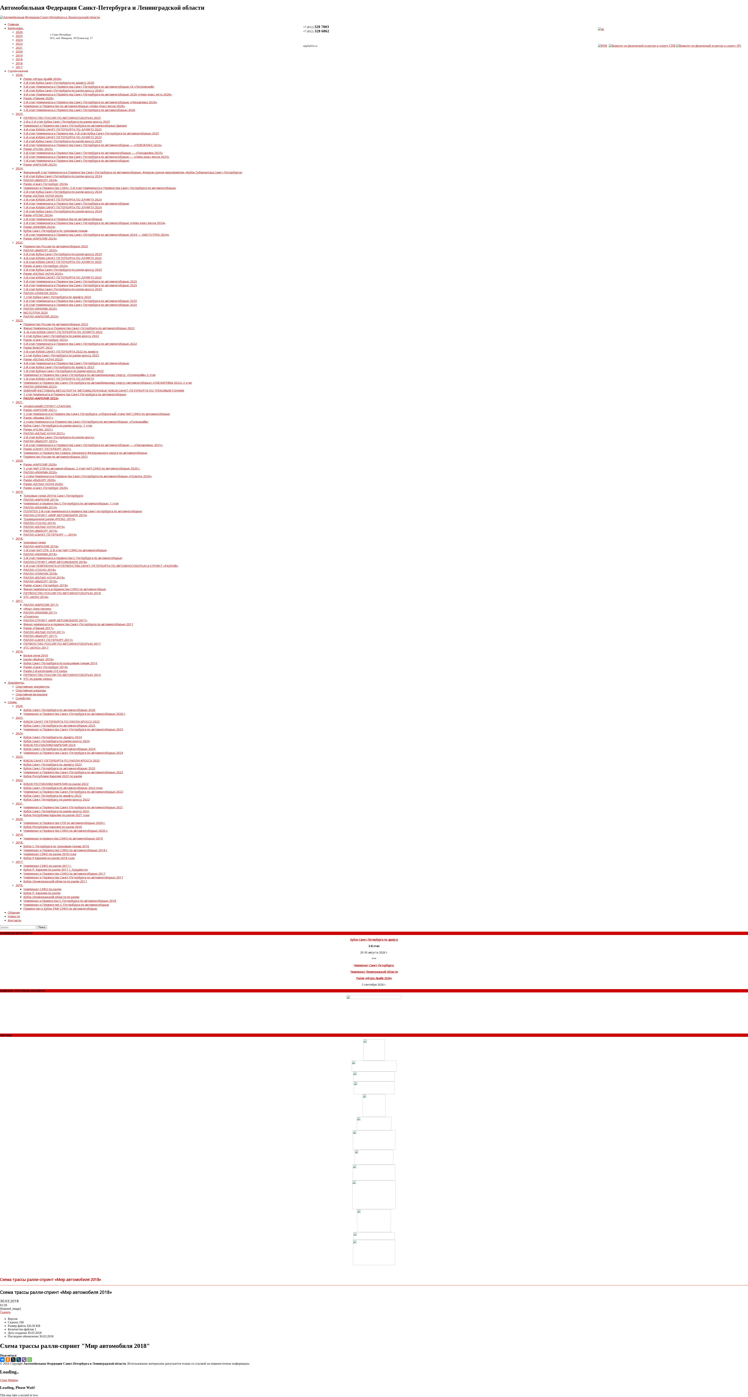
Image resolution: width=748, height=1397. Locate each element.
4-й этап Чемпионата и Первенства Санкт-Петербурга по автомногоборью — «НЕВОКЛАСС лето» (92, 145)
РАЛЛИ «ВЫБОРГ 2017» (40, 636)
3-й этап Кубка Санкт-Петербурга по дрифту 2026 (58, 83)
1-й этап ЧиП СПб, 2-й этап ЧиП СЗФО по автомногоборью (65, 550)
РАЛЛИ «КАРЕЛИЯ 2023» (41, 316)
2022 (19, 44)
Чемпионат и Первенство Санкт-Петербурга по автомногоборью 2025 (73, 729)
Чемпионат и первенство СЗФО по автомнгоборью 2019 (63, 838)
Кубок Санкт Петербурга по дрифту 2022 (52, 795)
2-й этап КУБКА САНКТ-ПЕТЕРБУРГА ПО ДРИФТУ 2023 (62, 277)
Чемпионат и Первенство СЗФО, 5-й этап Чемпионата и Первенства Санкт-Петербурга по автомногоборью (99, 188)
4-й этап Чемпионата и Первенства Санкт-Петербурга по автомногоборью (76, 203)
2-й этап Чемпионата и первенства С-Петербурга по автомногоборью (72, 558)
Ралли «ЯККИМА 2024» (39, 227)
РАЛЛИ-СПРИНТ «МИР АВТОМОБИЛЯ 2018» (55, 562)
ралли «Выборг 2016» (38, 659)
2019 (19, 55)
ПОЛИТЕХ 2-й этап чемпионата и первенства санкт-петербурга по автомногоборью (82, 511)
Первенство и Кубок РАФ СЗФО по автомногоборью (60, 908)
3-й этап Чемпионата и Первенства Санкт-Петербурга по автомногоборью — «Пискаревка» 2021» (93, 445)
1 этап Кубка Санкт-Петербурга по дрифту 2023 (57, 297)
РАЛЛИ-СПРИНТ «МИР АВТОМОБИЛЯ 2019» (55, 515)
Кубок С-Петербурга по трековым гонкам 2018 (56, 846)
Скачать (5, 1312)
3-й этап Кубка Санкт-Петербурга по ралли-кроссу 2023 (62, 254)
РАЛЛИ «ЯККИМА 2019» (40, 507)
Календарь (15, 28)
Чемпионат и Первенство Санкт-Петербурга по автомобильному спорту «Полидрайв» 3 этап (89, 375)
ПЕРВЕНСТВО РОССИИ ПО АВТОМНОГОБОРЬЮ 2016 (62, 675)
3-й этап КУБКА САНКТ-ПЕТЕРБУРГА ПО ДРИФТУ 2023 (62, 262)
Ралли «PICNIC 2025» (38, 149)
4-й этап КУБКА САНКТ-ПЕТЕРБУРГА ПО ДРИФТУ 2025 (62, 129)
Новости (14, 916)
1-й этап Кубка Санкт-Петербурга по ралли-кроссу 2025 (62, 141)
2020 (19, 51)
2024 (19, 40)
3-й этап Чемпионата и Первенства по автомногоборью (62, 219)
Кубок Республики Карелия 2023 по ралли (52, 776)
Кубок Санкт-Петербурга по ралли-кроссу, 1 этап (57, 425)
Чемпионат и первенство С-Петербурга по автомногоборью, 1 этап (71, 503)
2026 (19, 32)
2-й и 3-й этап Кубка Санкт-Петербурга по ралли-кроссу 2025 (66, 121)
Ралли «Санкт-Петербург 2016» (45, 667)
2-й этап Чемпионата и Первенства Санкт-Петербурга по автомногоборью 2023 (80, 305)
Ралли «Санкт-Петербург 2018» (45, 585)
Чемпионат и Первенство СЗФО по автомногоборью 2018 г (65, 850)
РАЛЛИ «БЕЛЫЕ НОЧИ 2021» (44, 433)
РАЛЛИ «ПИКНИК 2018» (40, 573)
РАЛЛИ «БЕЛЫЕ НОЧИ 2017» (44, 632)
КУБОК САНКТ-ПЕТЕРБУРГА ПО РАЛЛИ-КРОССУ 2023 (61, 760)
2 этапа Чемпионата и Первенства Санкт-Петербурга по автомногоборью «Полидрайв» (85, 421)
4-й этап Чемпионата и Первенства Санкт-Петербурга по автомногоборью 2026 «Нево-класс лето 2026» (97, 94)
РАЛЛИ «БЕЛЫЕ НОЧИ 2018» (44, 577)
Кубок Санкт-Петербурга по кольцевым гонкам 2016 (60, 663)
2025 (19, 36)
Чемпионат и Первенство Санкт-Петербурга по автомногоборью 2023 (73, 772)
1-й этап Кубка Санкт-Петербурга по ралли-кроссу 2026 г (63, 90)
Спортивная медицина (31, 694)
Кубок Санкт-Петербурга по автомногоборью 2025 (59, 725)
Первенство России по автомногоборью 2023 (55, 246)
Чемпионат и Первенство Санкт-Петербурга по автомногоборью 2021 (73, 807)
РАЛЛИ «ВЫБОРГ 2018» (40, 581)
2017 (19, 67)
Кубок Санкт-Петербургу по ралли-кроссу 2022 (56, 799)
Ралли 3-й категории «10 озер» (45, 671)
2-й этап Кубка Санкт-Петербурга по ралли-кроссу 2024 (62, 192)
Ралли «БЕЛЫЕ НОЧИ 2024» (43, 196)
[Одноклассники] (7, 1359)
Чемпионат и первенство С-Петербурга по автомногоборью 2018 (69, 901)
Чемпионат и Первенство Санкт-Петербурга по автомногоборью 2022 (73, 792)
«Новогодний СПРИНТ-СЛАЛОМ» (47, 406)
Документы (16, 682)
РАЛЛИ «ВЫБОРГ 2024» (40, 180)
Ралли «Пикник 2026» (38, 98)
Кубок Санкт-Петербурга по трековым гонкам (55, 231)
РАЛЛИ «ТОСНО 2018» (39, 570)
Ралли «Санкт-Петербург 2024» (45, 184)
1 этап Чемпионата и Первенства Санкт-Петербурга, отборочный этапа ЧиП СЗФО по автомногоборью (96, 414)
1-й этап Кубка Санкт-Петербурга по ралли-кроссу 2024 (62, 211)
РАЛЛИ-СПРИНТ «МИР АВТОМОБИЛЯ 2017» (55, 620)
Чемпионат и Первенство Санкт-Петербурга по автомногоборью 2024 (73, 753)
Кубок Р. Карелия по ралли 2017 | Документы (55, 869)
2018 (19, 59)
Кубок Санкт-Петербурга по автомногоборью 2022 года (62, 788)
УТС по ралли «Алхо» (37, 679)
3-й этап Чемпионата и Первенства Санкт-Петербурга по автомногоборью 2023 (80, 301)
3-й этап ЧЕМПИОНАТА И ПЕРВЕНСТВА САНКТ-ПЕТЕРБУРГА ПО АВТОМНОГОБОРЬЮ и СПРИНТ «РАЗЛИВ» (100, 566)
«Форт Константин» (37, 608)
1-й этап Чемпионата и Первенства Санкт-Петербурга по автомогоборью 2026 (79, 110)
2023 (19, 242)
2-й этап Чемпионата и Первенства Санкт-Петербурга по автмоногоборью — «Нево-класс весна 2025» (96, 157)
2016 (19, 63)
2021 (19, 47)
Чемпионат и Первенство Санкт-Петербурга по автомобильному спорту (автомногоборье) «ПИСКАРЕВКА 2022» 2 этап (107, 383)
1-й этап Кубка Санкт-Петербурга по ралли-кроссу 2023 (62, 289)
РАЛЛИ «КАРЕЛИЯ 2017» (41, 605)
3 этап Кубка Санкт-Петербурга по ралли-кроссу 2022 (61, 336)
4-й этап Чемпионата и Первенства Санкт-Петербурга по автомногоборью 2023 (80, 285)
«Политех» (31, 616)
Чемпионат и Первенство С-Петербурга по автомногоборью (66, 905)
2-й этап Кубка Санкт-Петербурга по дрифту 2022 (58, 367)
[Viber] (24, 1359)
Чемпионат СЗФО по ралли (42, 889)
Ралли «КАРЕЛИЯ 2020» (40, 464)
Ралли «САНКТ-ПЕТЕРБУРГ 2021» (47, 449)
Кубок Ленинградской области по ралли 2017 (55, 881)
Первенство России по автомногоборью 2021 (55, 457)
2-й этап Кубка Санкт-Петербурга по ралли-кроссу (58, 437)
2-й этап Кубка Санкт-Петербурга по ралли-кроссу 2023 (62, 270)
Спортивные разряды (31, 690)
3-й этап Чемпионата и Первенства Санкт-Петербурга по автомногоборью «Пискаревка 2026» (90, 102)
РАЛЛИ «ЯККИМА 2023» (40, 308)
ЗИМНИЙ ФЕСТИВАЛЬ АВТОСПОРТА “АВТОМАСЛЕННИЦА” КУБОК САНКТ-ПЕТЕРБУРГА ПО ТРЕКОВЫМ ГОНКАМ (103, 390)
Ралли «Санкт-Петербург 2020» (45, 488)
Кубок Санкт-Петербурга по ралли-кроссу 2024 (56, 741)
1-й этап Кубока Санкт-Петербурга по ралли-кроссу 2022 (63, 371)
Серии (12, 702)
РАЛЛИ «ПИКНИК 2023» (40, 293)
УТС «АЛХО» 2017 (36, 647)
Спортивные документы (32, 686)
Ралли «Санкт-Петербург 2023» (45, 266)
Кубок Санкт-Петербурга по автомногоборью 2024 (59, 749)
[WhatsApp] (29, 1359)
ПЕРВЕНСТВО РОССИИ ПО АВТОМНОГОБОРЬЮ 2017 (62, 644)
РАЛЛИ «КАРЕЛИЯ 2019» (41, 499)
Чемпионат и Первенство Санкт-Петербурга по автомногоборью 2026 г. (74, 714)
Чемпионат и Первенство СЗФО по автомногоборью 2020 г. (65, 831)
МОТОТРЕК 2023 (35, 312)
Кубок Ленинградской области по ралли (51, 897)
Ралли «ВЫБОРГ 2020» (39, 480)
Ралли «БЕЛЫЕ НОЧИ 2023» (43, 273)
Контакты (14, 920)
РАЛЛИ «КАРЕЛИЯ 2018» (41, 546)
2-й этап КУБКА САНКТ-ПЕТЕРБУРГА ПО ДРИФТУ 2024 (62, 199)
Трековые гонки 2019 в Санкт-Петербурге (53, 495)
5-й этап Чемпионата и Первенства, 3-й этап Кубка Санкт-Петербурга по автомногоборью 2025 (91, 133)
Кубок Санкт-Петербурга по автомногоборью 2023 (59, 768)
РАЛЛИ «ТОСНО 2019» (39, 523)
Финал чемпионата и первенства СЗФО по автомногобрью (64, 589)
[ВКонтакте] (2, 1359)
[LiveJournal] (18, 1359)
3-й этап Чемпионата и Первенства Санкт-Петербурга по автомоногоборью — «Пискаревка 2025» (93, 153)
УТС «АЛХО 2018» (36, 597)
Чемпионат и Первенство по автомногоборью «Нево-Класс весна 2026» (74, 106)
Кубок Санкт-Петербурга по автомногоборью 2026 (59, 710)
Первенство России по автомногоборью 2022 (55, 324)
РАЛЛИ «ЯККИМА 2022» (40, 386)
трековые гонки (34, 542)
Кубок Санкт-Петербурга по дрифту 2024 (52, 737)
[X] (13, 1359)
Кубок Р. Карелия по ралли (41, 893)
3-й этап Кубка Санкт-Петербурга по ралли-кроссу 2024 (62, 176)
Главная (13, 24)
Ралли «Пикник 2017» (38, 628)
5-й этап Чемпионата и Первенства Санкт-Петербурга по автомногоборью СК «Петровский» (88, 86)
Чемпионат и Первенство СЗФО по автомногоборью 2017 (64, 873)
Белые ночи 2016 (35, 655)
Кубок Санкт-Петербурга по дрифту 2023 (52, 764)
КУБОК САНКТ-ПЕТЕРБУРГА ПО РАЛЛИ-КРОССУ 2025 (61, 721)
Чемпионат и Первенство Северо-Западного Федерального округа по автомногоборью (85, 453)
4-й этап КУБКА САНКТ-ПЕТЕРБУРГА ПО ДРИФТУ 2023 (62, 258)
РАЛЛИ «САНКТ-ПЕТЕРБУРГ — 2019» (50, 534)
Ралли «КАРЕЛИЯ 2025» (40, 164)
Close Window (9, 1380)
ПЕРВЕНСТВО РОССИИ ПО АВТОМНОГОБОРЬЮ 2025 (62, 118)
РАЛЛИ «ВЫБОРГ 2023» (40, 250)
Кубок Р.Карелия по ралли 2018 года (49, 858)
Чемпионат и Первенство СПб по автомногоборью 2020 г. (64, 823)
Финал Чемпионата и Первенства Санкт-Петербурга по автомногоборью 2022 (78, 328)
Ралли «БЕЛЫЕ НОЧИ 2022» (43, 359)
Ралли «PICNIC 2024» (38, 215)
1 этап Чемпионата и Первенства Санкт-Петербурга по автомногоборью (74, 394)
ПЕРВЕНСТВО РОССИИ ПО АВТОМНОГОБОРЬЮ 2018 (62, 593)
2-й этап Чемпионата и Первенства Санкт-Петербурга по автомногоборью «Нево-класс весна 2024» (94, 223)
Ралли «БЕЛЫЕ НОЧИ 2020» (43, 484)
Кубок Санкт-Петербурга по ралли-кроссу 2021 (56, 811)
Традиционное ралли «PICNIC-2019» (49, 519)
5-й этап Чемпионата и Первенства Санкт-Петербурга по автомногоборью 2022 (80, 344)
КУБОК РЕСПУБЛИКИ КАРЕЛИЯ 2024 (49, 745)
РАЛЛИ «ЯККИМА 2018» (40, 554)
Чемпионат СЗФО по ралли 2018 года (49, 854)
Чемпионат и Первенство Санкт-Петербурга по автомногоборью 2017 (73, 877)
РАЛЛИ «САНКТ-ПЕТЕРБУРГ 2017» (48, 640)
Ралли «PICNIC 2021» (38, 429)
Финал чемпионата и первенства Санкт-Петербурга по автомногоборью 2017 (78, 624)
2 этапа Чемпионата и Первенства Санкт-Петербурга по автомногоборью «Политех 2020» (87, 476)
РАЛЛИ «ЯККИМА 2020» (40, 472)
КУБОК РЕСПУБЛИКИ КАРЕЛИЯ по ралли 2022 (55, 784)
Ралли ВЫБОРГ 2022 (38, 347)
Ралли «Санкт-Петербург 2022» (45, 340)
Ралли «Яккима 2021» (38, 418)
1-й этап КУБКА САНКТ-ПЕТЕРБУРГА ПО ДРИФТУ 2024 (62, 207)
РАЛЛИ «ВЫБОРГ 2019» (40, 531)
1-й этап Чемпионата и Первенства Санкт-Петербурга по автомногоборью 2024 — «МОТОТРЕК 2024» (96, 234)
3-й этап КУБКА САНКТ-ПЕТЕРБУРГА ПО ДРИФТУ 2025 (62, 137)
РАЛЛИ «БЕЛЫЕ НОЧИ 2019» (44, 527)
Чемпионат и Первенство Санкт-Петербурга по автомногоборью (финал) (75, 125)
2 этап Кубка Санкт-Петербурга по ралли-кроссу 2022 (61, 355)
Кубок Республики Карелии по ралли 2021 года (56, 815)
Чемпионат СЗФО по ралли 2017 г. (47, 866)
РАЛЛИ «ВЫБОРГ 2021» (40, 441)
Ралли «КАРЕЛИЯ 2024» (40, 238)
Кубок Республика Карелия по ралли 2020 (52, 827)
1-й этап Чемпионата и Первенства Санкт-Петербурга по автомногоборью (76, 160)
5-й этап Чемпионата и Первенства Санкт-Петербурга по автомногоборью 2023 (80, 281)
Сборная (14, 912)
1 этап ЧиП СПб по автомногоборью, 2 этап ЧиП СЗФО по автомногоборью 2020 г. (81, 468)
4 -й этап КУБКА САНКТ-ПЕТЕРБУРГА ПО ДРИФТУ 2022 (62, 332)
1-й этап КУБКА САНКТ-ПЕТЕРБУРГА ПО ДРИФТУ (58, 379)
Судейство (23, 698)
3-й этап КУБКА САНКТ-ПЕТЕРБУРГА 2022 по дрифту (60, 351)
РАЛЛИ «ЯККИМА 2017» (40, 612)
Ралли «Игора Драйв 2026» (42, 79)
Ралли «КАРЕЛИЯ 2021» (40, 410)
